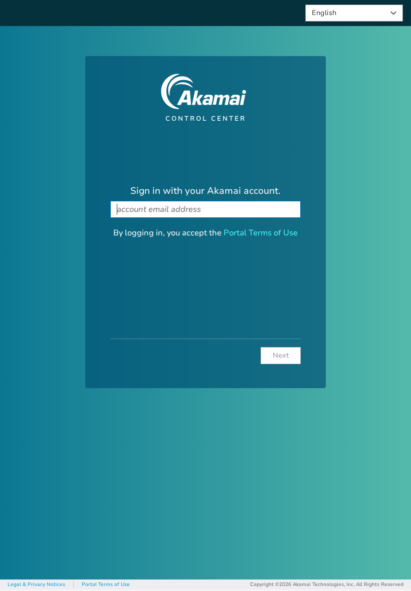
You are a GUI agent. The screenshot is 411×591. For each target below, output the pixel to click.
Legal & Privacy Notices (36, 584)
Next (281, 355)
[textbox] (205, 209)
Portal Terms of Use (261, 232)
